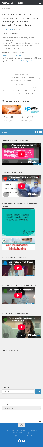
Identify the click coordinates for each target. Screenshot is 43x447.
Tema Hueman (31, 436)
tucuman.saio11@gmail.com (24, 60)
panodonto (9, 29)
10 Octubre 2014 (7, 117)
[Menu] (40, 2)
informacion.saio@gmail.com (12, 55)
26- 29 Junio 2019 (27, 117)
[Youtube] (40, 132)
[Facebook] (36, 132)
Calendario (6, 8)
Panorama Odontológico (12, 2)
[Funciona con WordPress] (16, 436)
